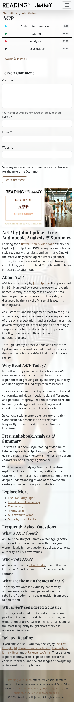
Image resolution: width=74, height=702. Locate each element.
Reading (49, 34)
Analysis (49, 41)
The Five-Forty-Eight (21, 498)
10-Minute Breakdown (44, 26)
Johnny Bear (16, 511)
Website (7, 147)
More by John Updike (22, 519)
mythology (48, 688)
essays (60, 688)
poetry (37, 688)
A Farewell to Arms (20, 515)
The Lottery (15, 506)
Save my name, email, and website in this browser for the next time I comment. (36, 169)
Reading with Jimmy (20, 680)
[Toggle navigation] (67, 5)
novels (19, 688)
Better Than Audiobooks (37, 244)
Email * (7, 132)
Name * (7, 117)
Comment (9, 80)
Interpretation (47, 49)
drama (28, 688)
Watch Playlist (15, 59)
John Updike (41, 283)
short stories (21, 692)
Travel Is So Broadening (24, 502)
